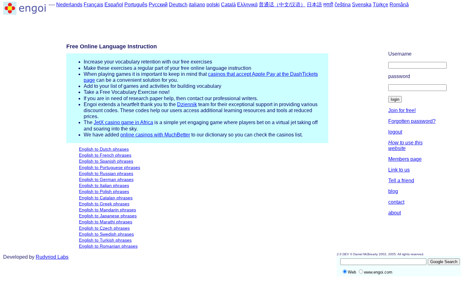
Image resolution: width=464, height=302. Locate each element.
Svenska (362, 4)
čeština (343, 4)
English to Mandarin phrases (107, 209)
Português (135, 4)
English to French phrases (105, 155)
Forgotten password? (412, 121)
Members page (405, 159)
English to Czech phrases (104, 228)
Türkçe (380, 4)
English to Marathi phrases (105, 221)
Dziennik (187, 104)
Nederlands (69, 4)
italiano (197, 4)
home (448, 47)
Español (113, 4)
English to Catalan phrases (106, 197)
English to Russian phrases (106, 173)
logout (395, 132)
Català (228, 4)
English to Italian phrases (104, 185)
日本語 (314, 4)
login (395, 99)
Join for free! (402, 110)
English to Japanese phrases (108, 215)
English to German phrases (106, 179)
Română (399, 4)
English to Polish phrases (104, 191)
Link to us (399, 169)
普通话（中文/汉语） (282, 4)
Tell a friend (401, 180)
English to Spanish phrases (106, 161)
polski (213, 4)
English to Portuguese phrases (109, 167)
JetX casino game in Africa (123, 122)
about (394, 212)
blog (393, 191)
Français (93, 4)
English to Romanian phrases (108, 246)
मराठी (328, 4)
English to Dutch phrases (104, 149)
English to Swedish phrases (106, 234)
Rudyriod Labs (52, 257)
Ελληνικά (247, 4)
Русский (158, 4)
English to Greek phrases (104, 203)
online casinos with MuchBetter (155, 134)
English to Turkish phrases (105, 240)
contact (396, 202)
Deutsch (178, 4)
